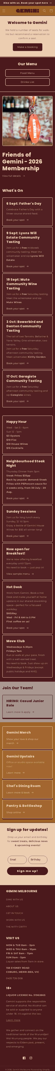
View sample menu (18, 573)
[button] (3, 10)
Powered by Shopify (40, 1070)
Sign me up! (27, 871)
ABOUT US (12, 906)
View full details (11, 176)
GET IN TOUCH (14, 913)
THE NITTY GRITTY (16, 926)
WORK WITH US (15, 920)
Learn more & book (18, 792)
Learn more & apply (18, 712)
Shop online (13, 812)
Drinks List (27, 82)
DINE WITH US (14, 899)
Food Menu (27, 73)
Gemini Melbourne (21, 1070)
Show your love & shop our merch (22, 741)
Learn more (13, 772)
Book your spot (15, 219)
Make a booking (27, 47)
